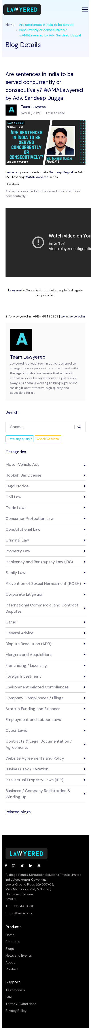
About (10, 962)
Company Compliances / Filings (34, 698)
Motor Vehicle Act (22, 464)
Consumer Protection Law (30, 518)
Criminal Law (17, 540)
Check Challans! (48, 439)
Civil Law (13, 497)
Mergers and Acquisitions (29, 654)
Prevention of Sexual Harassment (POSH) (43, 583)
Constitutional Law (23, 529)
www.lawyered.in (73, 316)
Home (10, 25)
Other (11, 622)
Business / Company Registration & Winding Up (38, 794)
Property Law (18, 551)
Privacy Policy (16, 1011)
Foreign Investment (23, 676)
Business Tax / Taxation (27, 769)
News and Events (19, 956)
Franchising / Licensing (26, 665)
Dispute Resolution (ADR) (28, 643)
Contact (12, 969)
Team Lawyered (28, 357)
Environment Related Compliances (37, 687)
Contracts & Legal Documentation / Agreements (39, 744)
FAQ (9, 997)
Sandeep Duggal (61, 172)
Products (13, 942)
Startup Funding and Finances (33, 708)
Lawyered (12, 172)
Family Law (15, 572)
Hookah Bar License (23, 475)
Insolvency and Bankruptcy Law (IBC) (39, 561)
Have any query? (20, 439)
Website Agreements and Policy (35, 758)
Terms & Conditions (21, 1004)
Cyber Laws (16, 730)
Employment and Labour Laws (33, 719)
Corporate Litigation (25, 594)
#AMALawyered (37, 177)
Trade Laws (16, 507)
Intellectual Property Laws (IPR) (34, 780)
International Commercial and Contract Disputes (42, 608)
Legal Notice (17, 486)
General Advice (19, 633)
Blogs (10, 949)
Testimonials (15, 990)
